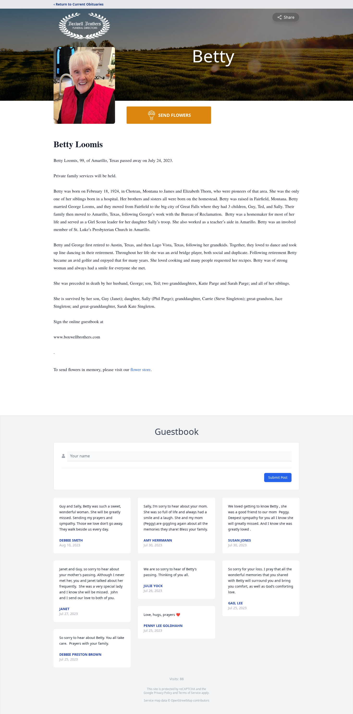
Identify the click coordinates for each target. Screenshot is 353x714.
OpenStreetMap (181, 700)
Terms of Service (189, 693)
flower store (140, 369)
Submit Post (277, 477)
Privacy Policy (163, 693)
